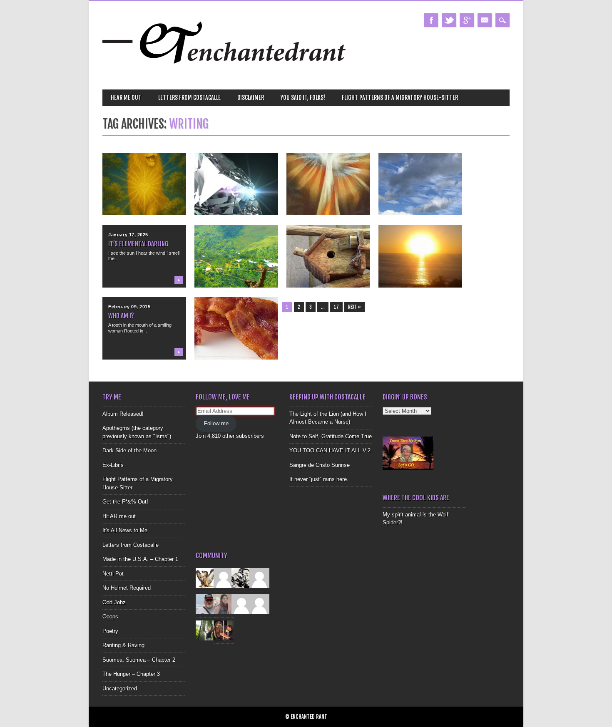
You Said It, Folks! (303, 97)
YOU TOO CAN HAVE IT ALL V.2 (330, 450)
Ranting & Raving (123, 645)
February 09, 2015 (129, 306)
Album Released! (123, 414)
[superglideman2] (206, 604)
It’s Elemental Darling (138, 244)
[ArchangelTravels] (224, 578)
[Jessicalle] (206, 630)
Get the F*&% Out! (125, 502)
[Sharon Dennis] (259, 578)
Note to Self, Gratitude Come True (330, 436)
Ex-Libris (113, 465)
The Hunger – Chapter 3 (131, 674)
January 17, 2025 (128, 234)
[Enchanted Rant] (224, 75)
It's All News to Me (124, 530)
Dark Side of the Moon (129, 450)
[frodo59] (206, 578)
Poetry (110, 631)
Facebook (431, 20)
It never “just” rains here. (318, 479)
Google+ (467, 20)
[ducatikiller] (241, 578)
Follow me (216, 423)
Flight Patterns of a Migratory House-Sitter (400, 97)
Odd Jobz (114, 602)
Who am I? (121, 316)
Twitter (449, 20)
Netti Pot (113, 574)
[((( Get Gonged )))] (224, 630)
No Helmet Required (126, 588)
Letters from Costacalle (189, 97)
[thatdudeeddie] (241, 604)
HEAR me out (126, 97)
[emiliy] (259, 604)
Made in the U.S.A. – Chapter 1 (140, 559)
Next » (354, 307)
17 (336, 307)
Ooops (110, 616)
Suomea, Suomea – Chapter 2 (138, 660)
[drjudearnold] (224, 604)
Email (485, 20)
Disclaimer (250, 97)
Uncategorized (119, 688)
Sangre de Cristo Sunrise (319, 465)
